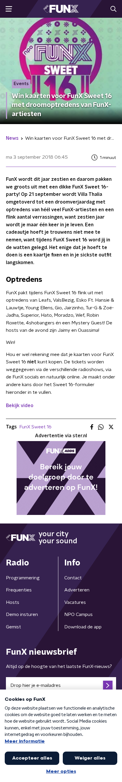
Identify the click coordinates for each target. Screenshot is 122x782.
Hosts (12, 602)
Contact (73, 577)
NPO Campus (78, 614)
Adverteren (76, 590)
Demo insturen (22, 614)
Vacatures (75, 602)
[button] (9, 9)
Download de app (83, 627)
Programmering (23, 577)
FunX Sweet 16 (35, 427)
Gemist (13, 627)
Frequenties (19, 590)
